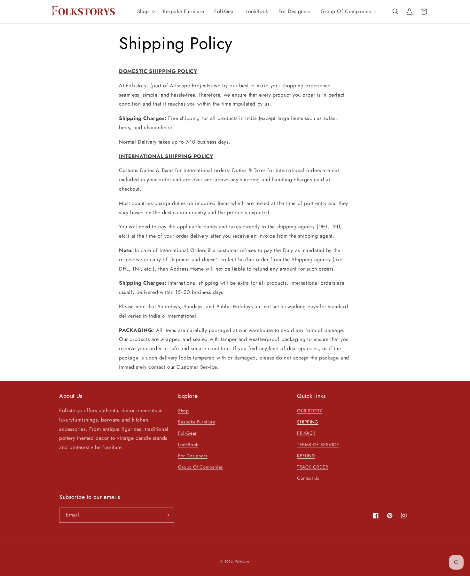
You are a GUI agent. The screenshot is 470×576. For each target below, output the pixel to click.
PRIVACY (306, 433)
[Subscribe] (167, 515)
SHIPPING (307, 422)
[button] (145, 11)
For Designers (193, 456)
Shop (183, 410)
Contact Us (308, 478)
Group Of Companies (200, 467)
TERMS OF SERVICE (318, 444)
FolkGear (187, 433)
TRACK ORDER (312, 467)
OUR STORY (309, 410)
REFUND (306, 456)
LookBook (188, 444)
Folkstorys (242, 561)
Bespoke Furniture (196, 422)
